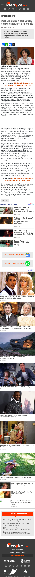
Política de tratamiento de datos (17, 552)
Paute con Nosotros (17, 556)
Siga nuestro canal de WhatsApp (14, 263)
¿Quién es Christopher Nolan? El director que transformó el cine (17, 524)
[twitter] (16, 9)
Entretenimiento (8, 16)
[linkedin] (20, 9)
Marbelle (5, 200)
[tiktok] (9, 9)
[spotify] (5, 9)
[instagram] (13, 9)
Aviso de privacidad (17, 549)
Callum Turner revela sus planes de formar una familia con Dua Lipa (18, 520)
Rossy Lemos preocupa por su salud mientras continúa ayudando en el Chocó (17, 532)
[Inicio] (16, 4)
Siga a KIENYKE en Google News (14, 255)
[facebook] (28, 9)
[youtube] (24, 9)
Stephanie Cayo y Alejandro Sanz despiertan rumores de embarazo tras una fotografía (18, 528)
